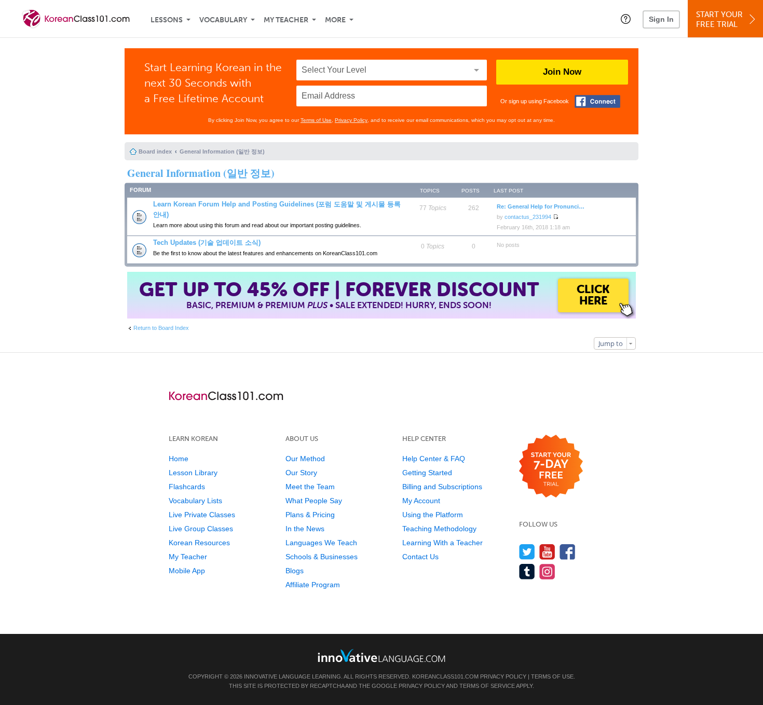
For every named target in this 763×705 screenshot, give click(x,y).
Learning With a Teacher (442, 542)
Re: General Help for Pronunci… (540, 206)
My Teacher (286, 20)
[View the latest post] (555, 217)
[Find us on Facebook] (568, 552)
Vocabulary (223, 20)
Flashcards (187, 486)
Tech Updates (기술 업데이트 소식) (207, 242)
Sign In (661, 19)
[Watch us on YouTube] (547, 552)
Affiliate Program (312, 584)
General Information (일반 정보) (222, 151)
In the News (304, 528)
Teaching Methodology (439, 528)
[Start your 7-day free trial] (551, 467)
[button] (625, 18)
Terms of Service (487, 686)
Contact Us (420, 556)
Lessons (167, 20)
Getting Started (427, 472)
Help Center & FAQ (433, 458)
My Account (421, 500)
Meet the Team (310, 486)
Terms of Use (316, 120)
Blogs (294, 570)
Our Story (301, 472)
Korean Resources (199, 542)
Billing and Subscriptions (442, 486)
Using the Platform (432, 514)
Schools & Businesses (321, 556)
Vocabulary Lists (195, 500)
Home (178, 458)
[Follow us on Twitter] (527, 552)
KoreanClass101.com (445, 676)
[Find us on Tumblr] (527, 571)
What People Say (313, 500)
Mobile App (187, 570)
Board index (155, 151)
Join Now (562, 72)
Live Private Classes (202, 514)
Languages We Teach (321, 542)
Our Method (305, 458)
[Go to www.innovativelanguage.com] (381, 655)
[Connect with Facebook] (597, 101)
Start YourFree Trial (719, 19)
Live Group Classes (201, 528)
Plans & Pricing (310, 514)
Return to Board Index (161, 328)
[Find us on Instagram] (547, 571)
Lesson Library (193, 472)
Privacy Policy (351, 120)
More (335, 20)
